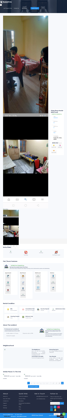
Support (5, 403)
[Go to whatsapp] (63, 414)
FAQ (20, 409)
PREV (28, 383)
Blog (20, 406)
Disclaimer (21, 401)
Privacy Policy (22, 398)
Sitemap (5, 407)
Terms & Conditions (23, 396)
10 (59, 383)
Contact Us (16, 8)
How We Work (6, 398)
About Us (5, 396)
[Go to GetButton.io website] (64, 416)
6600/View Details (37, 415)
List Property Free (7, 8)
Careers (5, 405)
